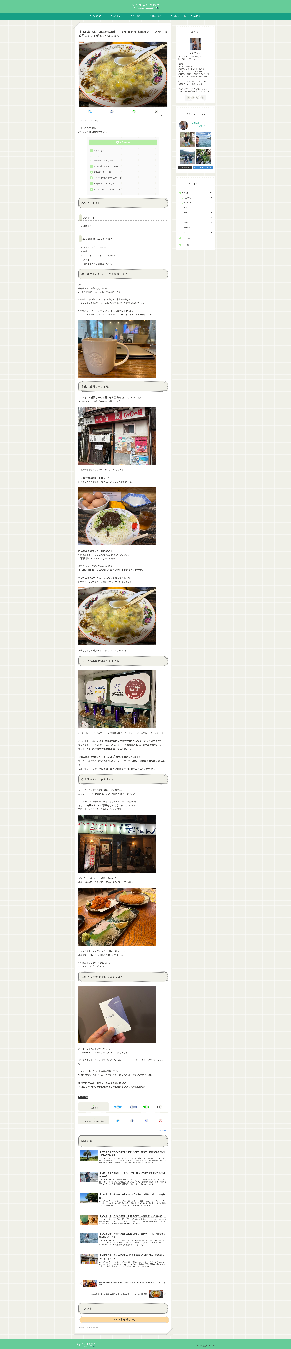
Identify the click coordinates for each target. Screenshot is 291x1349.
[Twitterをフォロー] (118, 1120)
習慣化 (198, 222)
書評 (198, 213)
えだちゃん (195, 53)
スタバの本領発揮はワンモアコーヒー (108, 178)
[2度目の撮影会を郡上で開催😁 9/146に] (203, 156)
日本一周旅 (84, 1097)
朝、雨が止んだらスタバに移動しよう (108, 166)
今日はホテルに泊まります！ (105, 184)
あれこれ (197, 193)
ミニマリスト (198, 203)
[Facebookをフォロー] (132, 1120)
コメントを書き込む (124, 1319)
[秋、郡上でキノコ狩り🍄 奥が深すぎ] (187, 139)
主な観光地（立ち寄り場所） (103, 161)
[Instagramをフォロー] (146, 1120)
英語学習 (198, 227)
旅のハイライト (100, 151)
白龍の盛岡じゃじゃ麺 (102, 172)
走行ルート (96, 156)
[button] (156, 111)
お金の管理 (198, 198)
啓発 (198, 208)
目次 (121, 142)
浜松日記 (197, 245)
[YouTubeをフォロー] (160, 1120)
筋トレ (198, 217)
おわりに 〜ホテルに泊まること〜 (107, 189)
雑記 (198, 232)
